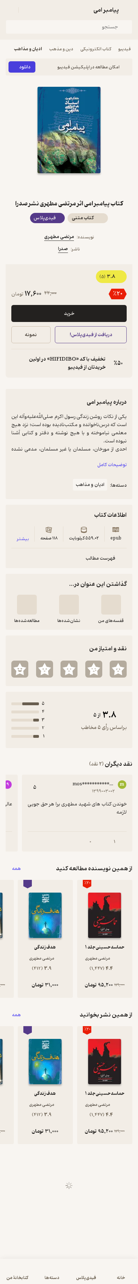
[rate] (118, 669)
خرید (69, 314)
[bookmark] (86, 186)
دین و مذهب (61, 49)
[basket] (27, 9)
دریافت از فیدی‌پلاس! (90, 335)
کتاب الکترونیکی (95, 49)
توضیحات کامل (112, 465)
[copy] (17, 363)
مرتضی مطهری (59, 237)
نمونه (31, 335)
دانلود (24, 67)
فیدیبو (124, 49)
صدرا (63, 249)
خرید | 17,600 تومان (36, 1275)
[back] (128, 9)
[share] (52, 186)
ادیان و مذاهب (28, 49)
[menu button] (9, 9)
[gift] (69, 186)
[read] (27, 605)
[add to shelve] (111, 605)
